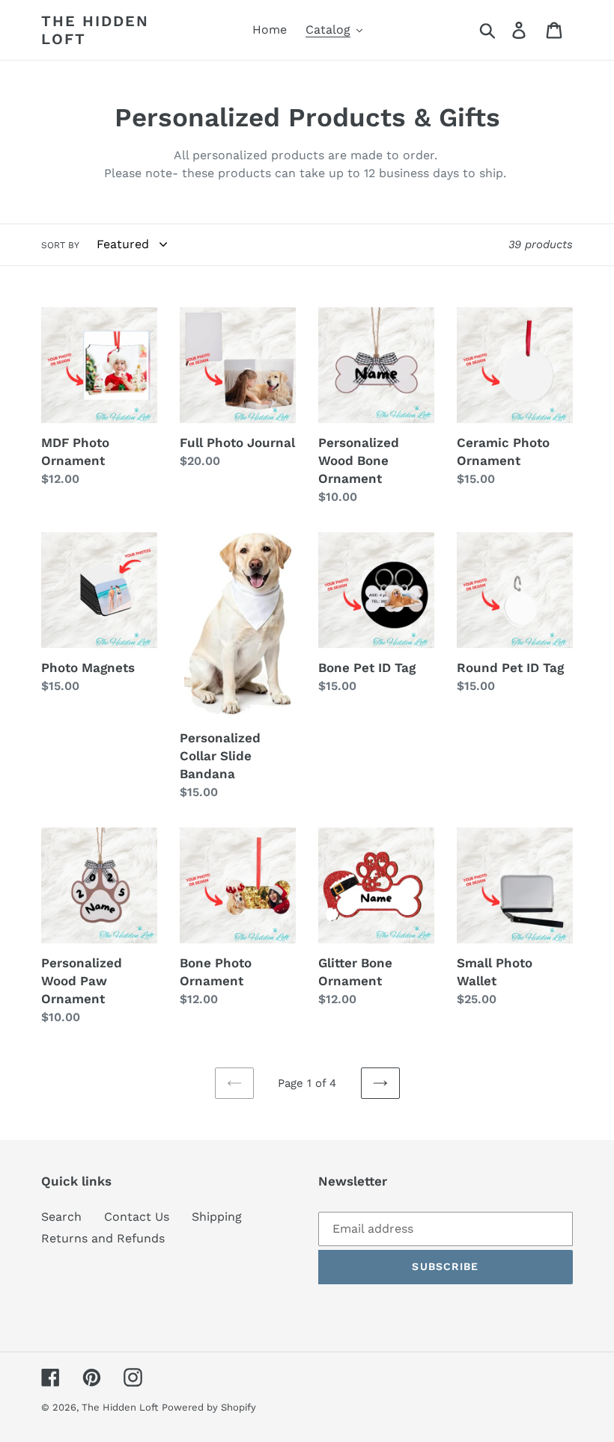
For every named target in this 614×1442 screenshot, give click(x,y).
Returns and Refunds (103, 1238)
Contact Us (136, 1217)
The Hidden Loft (95, 30)
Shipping (217, 1217)
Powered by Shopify (209, 1407)
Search (61, 1217)
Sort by (60, 245)
